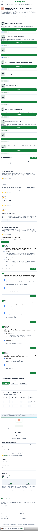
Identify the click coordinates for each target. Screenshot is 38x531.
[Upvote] (6, 257)
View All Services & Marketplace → (19, 387)
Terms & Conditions (23, 518)
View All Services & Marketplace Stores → (19, 410)
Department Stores (15, 383)
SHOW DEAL (19, 78)
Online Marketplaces (28, 4)
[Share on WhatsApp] (21, 435)
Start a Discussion (5, 242)
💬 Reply (9, 178)
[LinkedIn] (6, 506)
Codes (2, 18)
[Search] (31, 1)
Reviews (9, 18)
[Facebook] (2, 506)
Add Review (33, 157)
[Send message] (22, 528)
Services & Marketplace (8, 4)
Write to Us (21, 515)
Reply (12, 257)
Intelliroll (3, 467)
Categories (3, 511)
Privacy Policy (22, 516)
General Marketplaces (18, 4)
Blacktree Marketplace (6, 463)
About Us (21, 511)
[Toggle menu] (7, 1)
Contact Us (21, 513)
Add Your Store (4, 516)
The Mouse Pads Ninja (6, 461)
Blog (2, 513)
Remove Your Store (4, 518)
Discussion (14, 18)
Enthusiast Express (5, 465)
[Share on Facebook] (17, 435)
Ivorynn (3, 469)
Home (2, 4)
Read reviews (5, 455)
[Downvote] (9, 257)
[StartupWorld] (19, 2)
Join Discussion (32, 268)
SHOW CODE (19, 29)
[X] (4, 506)
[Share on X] (19, 435)
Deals (5, 18)
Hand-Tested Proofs (5, 515)
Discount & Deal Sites (23, 383)
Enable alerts (5, 453)
